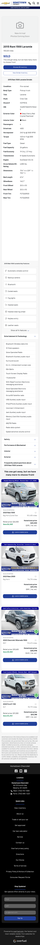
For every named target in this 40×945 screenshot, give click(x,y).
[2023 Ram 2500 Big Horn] (20, 557)
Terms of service (20, 866)
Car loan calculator (20, 831)
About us (20, 814)
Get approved (20, 825)
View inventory (20, 808)
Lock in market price (21, 532)
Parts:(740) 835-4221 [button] (21, 794)
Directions (20, 854)
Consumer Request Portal (20, 877)
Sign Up (20, 918)
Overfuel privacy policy (20, 848)
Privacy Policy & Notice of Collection (20, 872)
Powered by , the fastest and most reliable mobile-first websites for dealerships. (20, 934)
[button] (30, 3)
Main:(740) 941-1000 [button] (21, 791)
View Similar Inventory (20, 73)
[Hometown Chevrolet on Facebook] (15, 771)
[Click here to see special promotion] (20, 8)
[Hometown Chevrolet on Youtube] (20, 771)
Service (20, 837)
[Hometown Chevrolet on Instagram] (24, 771)
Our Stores (20, 860)
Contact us (20, 843)
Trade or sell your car (20, 820)
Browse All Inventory (20, 67)
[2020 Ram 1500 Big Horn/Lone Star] (20, 493)
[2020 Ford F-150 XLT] (20, 685)
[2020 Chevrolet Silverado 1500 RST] (20, 621)
